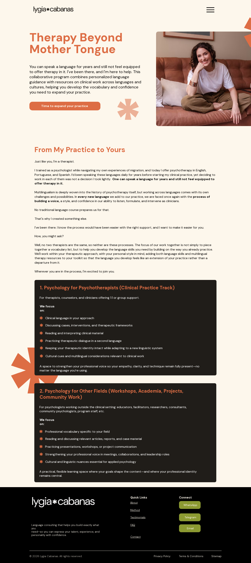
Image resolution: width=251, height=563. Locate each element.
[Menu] (210, 10)
